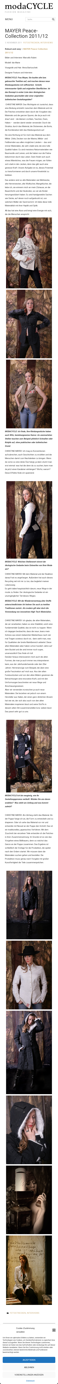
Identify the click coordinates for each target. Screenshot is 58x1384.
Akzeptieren (29, 1360)
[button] (54, 1330)
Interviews (46, 43)
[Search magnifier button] (53, 19)
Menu (9, 19)
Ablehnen (29, 1367)
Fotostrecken (31, 43)
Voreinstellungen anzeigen (29, 1375)
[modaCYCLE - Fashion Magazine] (29, 7)
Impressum (30, 1381)
